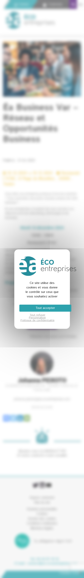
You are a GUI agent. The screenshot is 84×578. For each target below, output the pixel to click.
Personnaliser (37, 317)
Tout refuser (37, 315)
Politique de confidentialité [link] (38, 320)
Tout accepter (45, 308)
